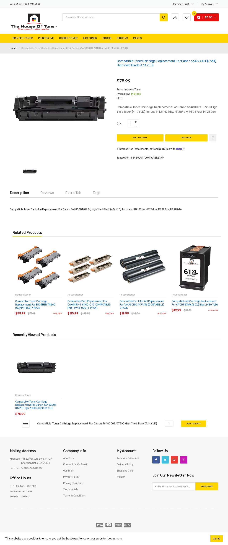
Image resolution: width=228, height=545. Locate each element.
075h (126, 157)
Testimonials (70, 489)
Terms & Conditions (74, 495)
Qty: (119, 123)
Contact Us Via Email (75, 464)
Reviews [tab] (47, 193)
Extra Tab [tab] (73, 193)
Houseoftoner (23, 294)
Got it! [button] (217, 538)
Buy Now (186, 137)
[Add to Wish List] (212, 137)
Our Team (68, 470)
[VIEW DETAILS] (41, 310)
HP (162, 157)
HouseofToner (133, 89)
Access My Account (128, 458)
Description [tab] (19, 193)
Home (13, 48)
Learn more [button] (115, 538)
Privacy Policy (71, 476)
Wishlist (121, 476)
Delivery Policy (125, 464)
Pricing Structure (73, 483)
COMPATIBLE (152, 157)
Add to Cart (140, 137)
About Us (68, 458)
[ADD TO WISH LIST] (48, 310)
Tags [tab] (96, 193)
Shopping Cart (125, 470)
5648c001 (137, 157)
